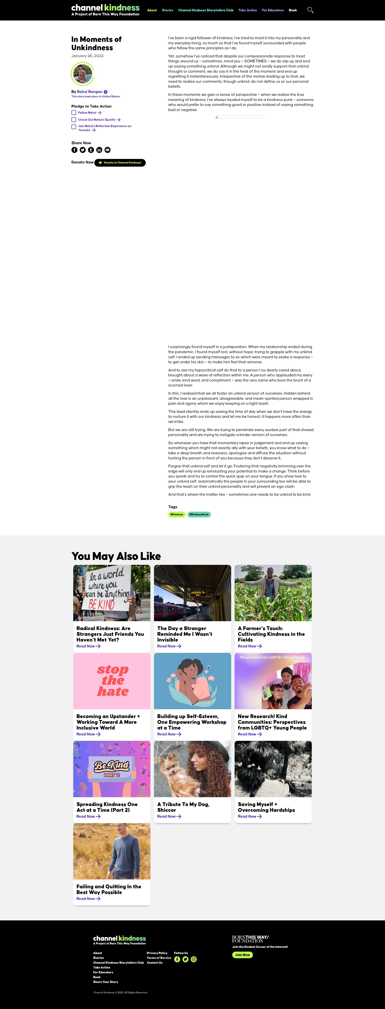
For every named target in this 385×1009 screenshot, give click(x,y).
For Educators (273, 10)
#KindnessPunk (199, 514)
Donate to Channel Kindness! (122, 162)
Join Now (242, 955)
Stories (167, 10)
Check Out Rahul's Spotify (97, 119)
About (152, 10)
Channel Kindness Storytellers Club (205, 10)
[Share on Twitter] (83, 150)
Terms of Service (159, 958)
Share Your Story (105, 982)
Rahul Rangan (89, 92)
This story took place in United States (95, 96)
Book (293, 10)
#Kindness (177, 514)
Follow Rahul (87, 112)
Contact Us (155, 962)
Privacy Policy (157, 953)
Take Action (248, 10)
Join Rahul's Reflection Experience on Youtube (104, 128)
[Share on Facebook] (74, 150)
